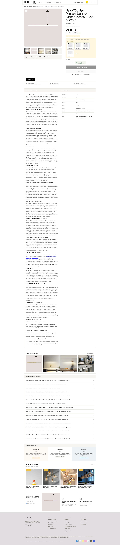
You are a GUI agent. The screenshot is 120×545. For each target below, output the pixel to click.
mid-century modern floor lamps (62, 536)
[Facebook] (26, 525)
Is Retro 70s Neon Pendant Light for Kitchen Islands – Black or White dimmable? (43, 388)
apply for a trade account (64, 537)
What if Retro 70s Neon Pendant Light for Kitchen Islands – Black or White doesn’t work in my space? (48, 434)
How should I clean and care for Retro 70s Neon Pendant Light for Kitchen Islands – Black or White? (47, 419)
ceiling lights (28, 258)
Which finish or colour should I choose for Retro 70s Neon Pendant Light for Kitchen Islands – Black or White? (49, 407)
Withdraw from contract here (70, 526)
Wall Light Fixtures (52, 519)
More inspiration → (90, 353)
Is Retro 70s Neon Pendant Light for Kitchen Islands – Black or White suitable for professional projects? (48, 423)
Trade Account (83, 519)
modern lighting (35, 258)
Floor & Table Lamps (52, 522)
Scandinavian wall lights (43, 536)
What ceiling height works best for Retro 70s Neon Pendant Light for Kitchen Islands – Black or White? (48, 395)
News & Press (83, 522)
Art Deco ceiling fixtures (74, 536)
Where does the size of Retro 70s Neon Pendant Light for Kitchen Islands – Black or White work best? (48, 399)
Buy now (80, 71)
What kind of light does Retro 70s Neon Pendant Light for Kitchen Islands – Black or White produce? (47, 391)
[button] (89, 2)
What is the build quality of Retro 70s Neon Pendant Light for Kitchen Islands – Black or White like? (47, 415)
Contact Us (66, 519)
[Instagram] (29, 525)
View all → (92, 464)
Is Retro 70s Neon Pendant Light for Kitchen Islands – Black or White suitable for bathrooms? (46, 403)
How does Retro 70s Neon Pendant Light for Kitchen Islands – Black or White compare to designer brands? (49, 427)
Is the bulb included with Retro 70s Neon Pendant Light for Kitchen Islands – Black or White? (46, 384)
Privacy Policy (67, 528)
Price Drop (50, 526)
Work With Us (83, 524)
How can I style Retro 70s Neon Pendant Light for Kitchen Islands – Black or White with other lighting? (48, 438)
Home (25, 6)
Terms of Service (67, 530)
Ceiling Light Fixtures (31, 6)
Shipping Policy (67, 522)
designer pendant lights (51, 256)
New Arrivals (50, 524)
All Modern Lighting (52, 528)
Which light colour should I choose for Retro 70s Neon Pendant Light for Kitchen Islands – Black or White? (49, 411)
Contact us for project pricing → (34, 57)
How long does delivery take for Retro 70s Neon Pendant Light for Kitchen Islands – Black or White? (47, 430)
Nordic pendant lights (52, 536)
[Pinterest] (31, 525)
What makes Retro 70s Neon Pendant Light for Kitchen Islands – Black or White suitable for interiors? (48, 380)
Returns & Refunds (68, 524)
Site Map (66, 531)
